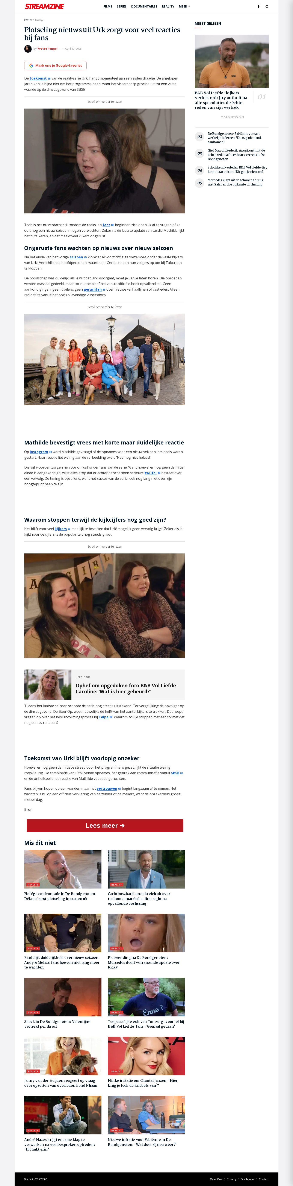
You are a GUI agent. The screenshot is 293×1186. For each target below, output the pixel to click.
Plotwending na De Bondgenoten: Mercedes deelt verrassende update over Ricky (144, 962)
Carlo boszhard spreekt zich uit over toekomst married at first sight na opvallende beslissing (139, 899)
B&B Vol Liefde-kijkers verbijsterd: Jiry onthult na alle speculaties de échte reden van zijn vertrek (221, 100)
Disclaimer (247, 1179)
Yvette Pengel (47, 49)
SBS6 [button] (175, 773)
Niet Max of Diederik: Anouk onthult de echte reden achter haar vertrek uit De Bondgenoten (236, 155)
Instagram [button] (39, 451)
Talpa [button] (104, 717)
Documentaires (144, 6)
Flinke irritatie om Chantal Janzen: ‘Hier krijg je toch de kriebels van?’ (143, 1083)
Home (28, 19)
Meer (183, 6)
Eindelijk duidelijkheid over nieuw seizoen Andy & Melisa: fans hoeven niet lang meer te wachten (62, 962)
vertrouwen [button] (107, 788)
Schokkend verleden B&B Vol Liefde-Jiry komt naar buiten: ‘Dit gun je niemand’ (237, 170)
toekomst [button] (38, 78)
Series (122, 6)
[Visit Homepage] (44, 6)
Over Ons (216, 1179)
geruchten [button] (93, 289)
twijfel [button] (151, 472)
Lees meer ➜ (105, 825)
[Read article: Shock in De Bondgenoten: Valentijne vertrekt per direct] (62, 997)
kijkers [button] (61, 528)
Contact (264, 1179)
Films (108, 6)
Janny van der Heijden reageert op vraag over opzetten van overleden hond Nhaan (60, 1083)
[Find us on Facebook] (259, 6)
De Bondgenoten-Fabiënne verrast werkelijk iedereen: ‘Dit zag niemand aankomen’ (234, 138)
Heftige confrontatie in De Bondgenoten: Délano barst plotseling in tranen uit (60, 896)
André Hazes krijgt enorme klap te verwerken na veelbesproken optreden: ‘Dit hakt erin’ (59, 1144)
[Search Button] (267, 6)
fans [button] (106, 224)
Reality (168, 6)
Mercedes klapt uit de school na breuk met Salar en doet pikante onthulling (235, 182)
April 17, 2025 (73, 49)
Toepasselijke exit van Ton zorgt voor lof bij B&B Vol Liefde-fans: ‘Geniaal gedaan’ (146, 1024)
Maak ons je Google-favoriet (58, 65)
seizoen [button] (76, 257)
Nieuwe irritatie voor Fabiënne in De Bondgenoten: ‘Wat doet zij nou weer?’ (142, 1142)
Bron (28, 809)
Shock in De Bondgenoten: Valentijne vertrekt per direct (57, 1024)
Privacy (231, 1179)
